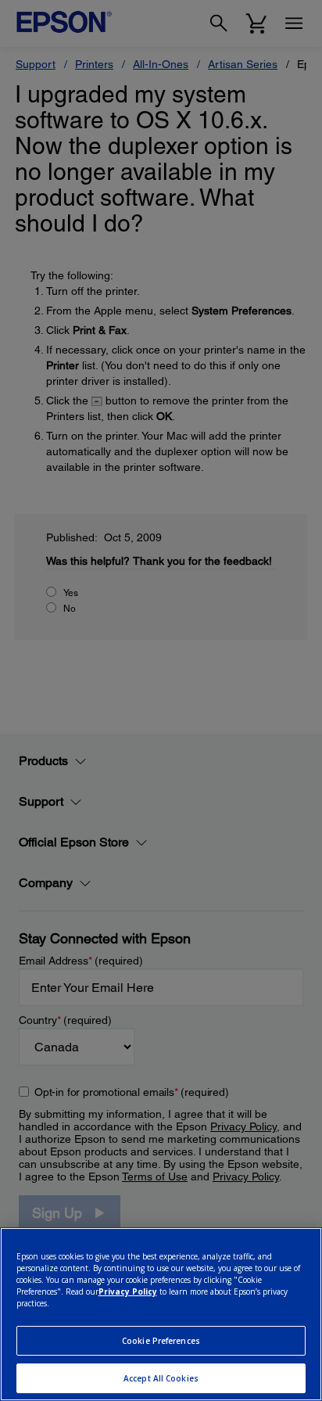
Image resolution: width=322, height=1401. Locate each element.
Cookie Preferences (161, 1340)
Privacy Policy (127, 1291)
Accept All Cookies (161, 1378)
